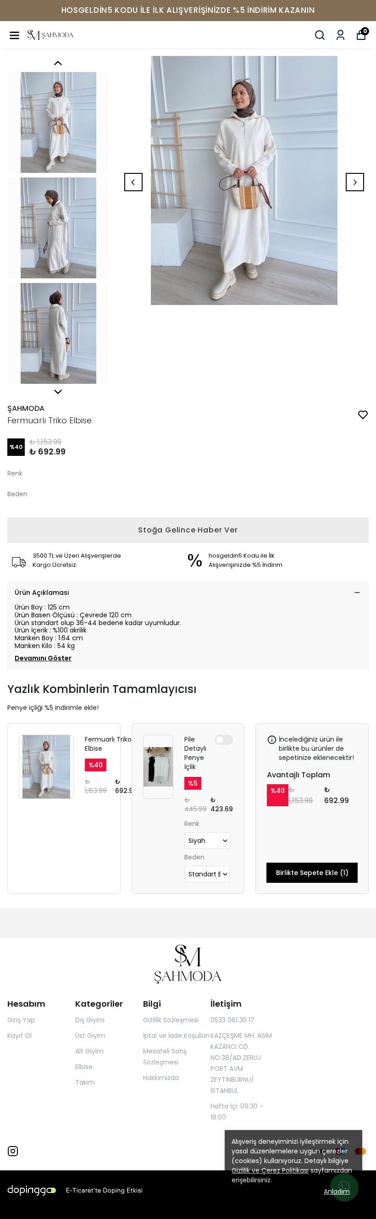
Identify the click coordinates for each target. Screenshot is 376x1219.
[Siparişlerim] (340, 35)
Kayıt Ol (19, 1035)
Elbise (84, 1066)
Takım (85, 1082)
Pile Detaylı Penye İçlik (195, 753)
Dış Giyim (90, 1020)
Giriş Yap (21, 1020)
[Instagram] (12, 1151)
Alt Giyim (89, 1051)
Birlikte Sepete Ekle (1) (312, 872)
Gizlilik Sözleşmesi (171, 1020)
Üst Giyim (90, 1035)
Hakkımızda (161, 1077)
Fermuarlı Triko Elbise (108, 744)
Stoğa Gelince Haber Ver (188, 530)
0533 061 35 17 (232, 1020)
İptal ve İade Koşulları (176, 1035)
